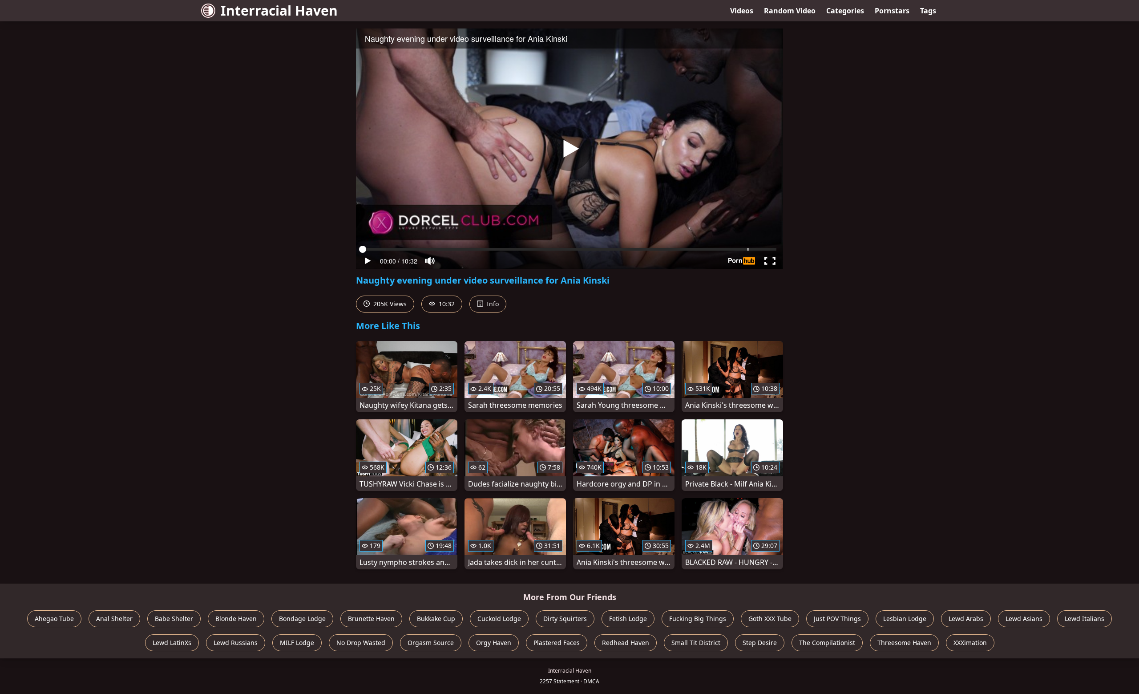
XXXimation (970, 642)
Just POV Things (837, 618)
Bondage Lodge (302, 618)
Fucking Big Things (697, 618)
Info (492, 304)
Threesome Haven (904, 642)
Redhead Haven (625, 642)
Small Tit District (695, 642)
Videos (741, 11)
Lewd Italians (1084, 618)
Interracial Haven (279, 10)
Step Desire (760, 642)
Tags (928, 11)
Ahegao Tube (54, 618)
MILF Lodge (297, 642)
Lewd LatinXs (172, 642)
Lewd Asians (1024, 618)
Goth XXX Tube (770, 618)
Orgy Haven (493, 642)
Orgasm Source (431, 642)
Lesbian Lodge (904, 618)
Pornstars (892, 11)
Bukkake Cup (436, 618)
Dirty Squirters (565, 618)
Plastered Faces (556, 642)
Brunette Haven (371, 618)
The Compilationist (827, 642)
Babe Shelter (174, 618)
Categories (845, 11)
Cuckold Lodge (499, 618)
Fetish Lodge (628, 618)
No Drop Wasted (360, 642)
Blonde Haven (236, 618)
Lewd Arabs (966, 618)
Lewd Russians (236, 642)
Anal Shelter (114, 618)
